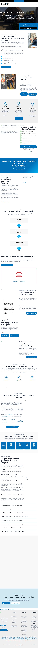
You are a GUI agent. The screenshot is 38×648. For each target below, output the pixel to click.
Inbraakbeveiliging (24, 626)
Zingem (12, 420)
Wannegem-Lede (34, 637)
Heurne (35, 636)
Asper (31, 636)
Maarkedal (8, 639)
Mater (17, 636)
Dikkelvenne (5, 638)
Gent (19, 418)
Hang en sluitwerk (24, 621)
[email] (5, 625)
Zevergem (22, 637)
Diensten (24, 612)
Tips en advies (24, 634)
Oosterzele (5, 422)
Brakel (9, 638)
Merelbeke (5, 419)
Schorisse (18, 639)
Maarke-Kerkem (12, 639)
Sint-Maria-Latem (27, 638)
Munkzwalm (2, 638)
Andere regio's (34, 632)
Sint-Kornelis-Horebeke (16, 638)
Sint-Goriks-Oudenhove (32, 638)
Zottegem (12, 422)
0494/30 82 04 (10, 414)
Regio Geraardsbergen (34, 627)
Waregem (20, 420)
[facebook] (1, 625)
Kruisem (4, 420)
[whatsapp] (3, 625)
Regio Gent (34, 629)
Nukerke (16, 639)
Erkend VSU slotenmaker (5, 202)
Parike (21, 639)
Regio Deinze (34, 631)
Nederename (22, 636)
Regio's (34, 623)
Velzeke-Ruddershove (30, 639)
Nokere (3, 637)
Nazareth (14, 637)
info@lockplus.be (14, 616)
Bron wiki (24, 182)
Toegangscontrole (24, 625)
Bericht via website (14, 618)
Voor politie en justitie (34, 621)
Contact (14, 612)
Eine (10, 636)
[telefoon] (7, 625)
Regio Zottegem (34, 628)
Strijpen (34, 639)
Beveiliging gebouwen (24, 629)
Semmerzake (10, 637)
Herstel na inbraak (24, 620)
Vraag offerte (14, 620)
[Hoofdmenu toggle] (36, 5)
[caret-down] (19, 223)
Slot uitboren (24, 618)
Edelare (8, 636)
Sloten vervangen (24, 616)
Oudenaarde (13, 419)
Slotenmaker (34, 612)
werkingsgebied (5, 416)
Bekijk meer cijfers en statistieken (7, 386)
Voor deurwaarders (34, 620)
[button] (19, 1)
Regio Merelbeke (34, 626)
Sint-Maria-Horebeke (21, 638)
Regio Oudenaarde (34, 625)
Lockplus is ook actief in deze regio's (7, 609)
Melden (20, 636)
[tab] (19, 505)
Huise (32, 636)
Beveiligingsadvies (24, 627)
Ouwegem (16, 637)
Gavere (7, 637)
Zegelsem (23, 639)
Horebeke (11, 638)
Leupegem (15, 636)
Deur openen (24, 617)
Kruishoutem (29, 637)
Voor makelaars (34, 618)
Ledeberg (26, 637)
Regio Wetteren (34, 630)
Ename (12, 636)
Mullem (19, 637)
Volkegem (26, 636)
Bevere (6, 636)
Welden (29, 636)
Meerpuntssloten (24, 622)
